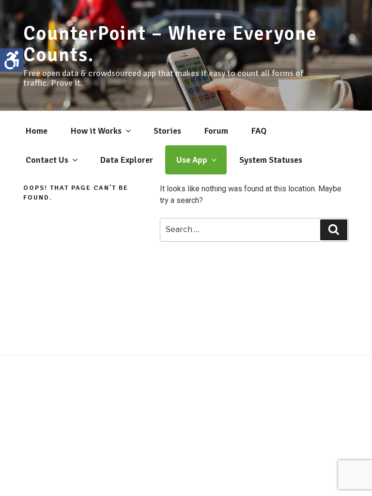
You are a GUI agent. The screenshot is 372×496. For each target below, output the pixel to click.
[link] (11, 60)
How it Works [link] (96, 130)
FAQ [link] (258, 130)
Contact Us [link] (47, 160)
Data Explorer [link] (126, 160)
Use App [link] (191, 160)
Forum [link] (216, 130)
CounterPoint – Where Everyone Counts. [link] (170, 44)
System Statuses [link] (270, 160)
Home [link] (36, 130)
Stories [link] (167, 130)
